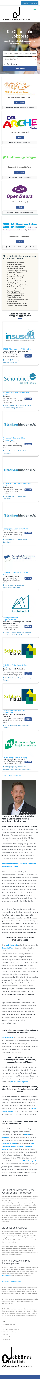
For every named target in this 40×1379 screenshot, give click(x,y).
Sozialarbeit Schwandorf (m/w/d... (19, 167)
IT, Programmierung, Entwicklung (17, 285)
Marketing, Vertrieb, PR (14, 291)
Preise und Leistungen (9, 1337)
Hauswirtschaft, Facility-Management (18, 281)
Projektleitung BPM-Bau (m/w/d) (15, 758)
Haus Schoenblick (10, 405)
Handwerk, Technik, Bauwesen (16, 279)
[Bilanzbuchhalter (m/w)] (19, 192)
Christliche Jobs (6, 1275)
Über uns (5, 1334)
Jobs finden (20, 68)
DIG (6, 678)
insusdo (7, 360)
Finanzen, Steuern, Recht (15, 268)
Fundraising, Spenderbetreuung (17, 271)
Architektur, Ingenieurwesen (16, 262)
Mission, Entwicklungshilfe (15, 295)
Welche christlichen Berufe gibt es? (12, 1281)
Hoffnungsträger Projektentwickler (15, 767)
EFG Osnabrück (9, 585)
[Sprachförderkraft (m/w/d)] (19, 122)
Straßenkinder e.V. (10, 451)
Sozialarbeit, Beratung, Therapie (17, 303)
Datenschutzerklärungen (10, 1332)
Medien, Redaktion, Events (15, 293)
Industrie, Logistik (12, 283)
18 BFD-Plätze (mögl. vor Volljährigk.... (17, 349)
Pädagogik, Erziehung (14, 297)
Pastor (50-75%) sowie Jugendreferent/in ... (11, 619)
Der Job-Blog (6, 1339)
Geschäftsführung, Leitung (15, 275)
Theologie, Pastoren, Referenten (17, 305)
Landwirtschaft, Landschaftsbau (17, 289)
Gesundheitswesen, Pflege (15, 277)
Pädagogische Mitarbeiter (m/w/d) (15, 529)
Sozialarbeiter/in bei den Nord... (20, 237)
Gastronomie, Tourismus (15, 273)
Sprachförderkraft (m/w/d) (20, 132)
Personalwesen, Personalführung (17, 299)
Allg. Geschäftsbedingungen (11, 1329)
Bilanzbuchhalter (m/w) (20, 202)
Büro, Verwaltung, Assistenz (16, 266)
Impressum (6, 1327)
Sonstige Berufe (12, 301)
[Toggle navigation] (34, 10)
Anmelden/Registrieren (30, 3)
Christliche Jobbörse (9, 1324)
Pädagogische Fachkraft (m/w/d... (19, 97)
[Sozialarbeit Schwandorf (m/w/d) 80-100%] (19, 157)
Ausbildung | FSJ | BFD (14, 264)
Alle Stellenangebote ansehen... (12, 775)
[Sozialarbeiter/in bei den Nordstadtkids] (19, 227)
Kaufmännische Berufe (14, 287)
